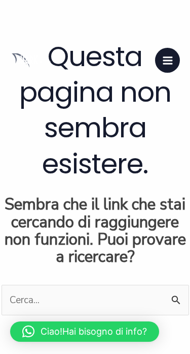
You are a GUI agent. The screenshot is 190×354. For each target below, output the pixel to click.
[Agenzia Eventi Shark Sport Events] (30, 60)
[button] (84, 331)
